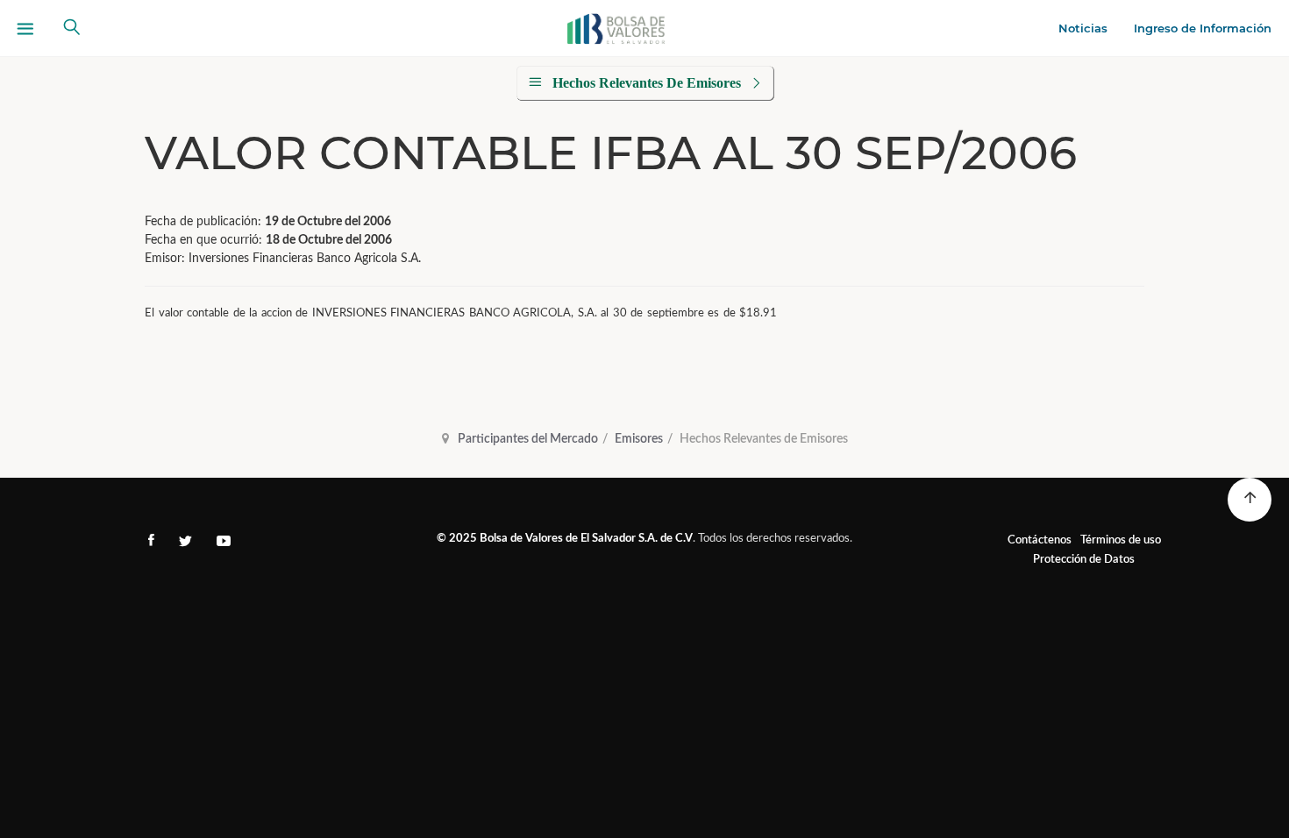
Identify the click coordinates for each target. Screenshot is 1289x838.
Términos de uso (1120, 540)
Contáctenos (1040, 540)
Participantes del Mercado (528, 439)
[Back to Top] (1249, 500)
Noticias (1082, 28)
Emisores (639, 439)
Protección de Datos (1084, 559)
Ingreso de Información (1202, 28)
